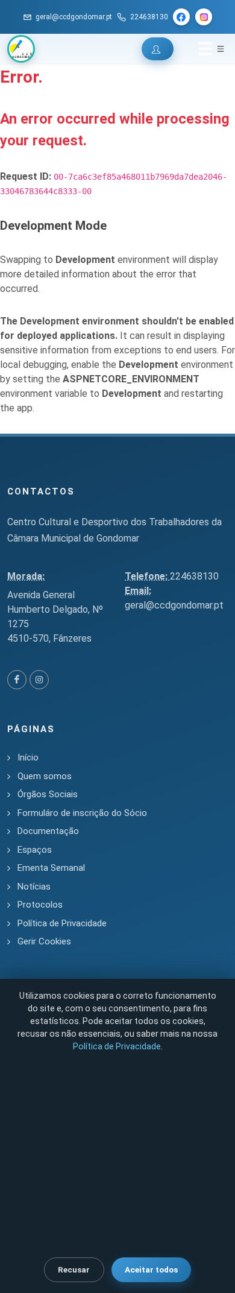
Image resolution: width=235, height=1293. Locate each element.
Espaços (34, 849)
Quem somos (44, 776)
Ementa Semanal (51, 867)
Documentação (48, 831)
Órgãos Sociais (47, 794)
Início (28, 757)
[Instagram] (203, 16)
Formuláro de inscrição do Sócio (82, 813)
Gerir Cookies (44, 941)
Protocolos (40, 904)
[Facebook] (181, 16)
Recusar (74, 1269)
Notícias (34, 886)
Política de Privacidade (62, 923)
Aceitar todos (151, 1269)
